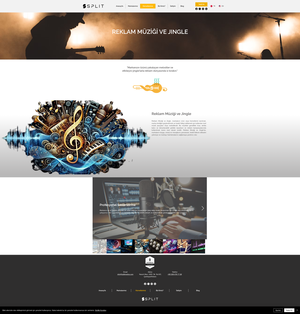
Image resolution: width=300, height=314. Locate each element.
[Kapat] (297, 310)
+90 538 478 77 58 (175, 274)
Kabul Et (289, 310)
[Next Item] (202, 208)
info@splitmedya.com (125, 274)
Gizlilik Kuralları (100, 310)
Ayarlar (278, 310)
